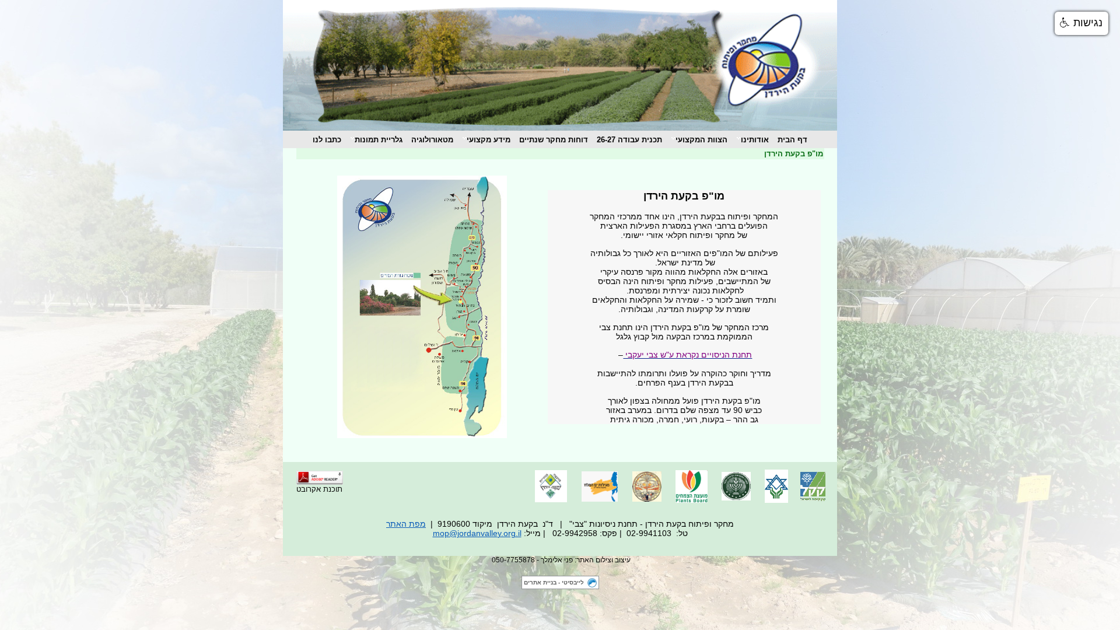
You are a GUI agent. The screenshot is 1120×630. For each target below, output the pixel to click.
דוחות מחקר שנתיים (553, 139)
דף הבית (792, 139)
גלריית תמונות (378, 139)
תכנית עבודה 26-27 (629, 139)
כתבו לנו (327, 139)
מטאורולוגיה (432, 139)
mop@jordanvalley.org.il (477, 533)
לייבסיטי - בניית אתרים (554, 582)
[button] (1081, 23)
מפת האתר (406, 523)
